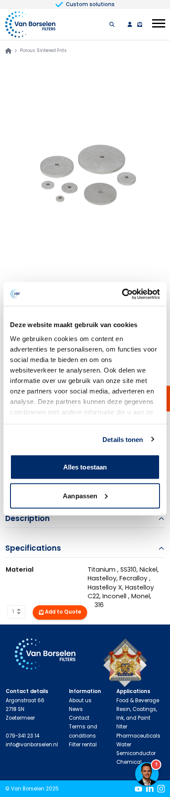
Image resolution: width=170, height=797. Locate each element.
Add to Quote (63, 611)
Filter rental (83, 744)
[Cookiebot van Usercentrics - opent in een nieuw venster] (122, 294)
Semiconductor (136, 753)
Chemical (129, 762)
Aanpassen (80, 495)
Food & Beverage (137, 700)
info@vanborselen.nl (32, 744)
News (76, 709)
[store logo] (30, 24)
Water (123, 744)
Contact (79, 717)
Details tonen (122, 439)
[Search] (112, 24)
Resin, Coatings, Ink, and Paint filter (136, 718)
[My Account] (130, 24)
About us (80, 700)
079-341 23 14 (22, 735)
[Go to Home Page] (8, 51)
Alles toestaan (85, 467)
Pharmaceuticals (138, 735)
